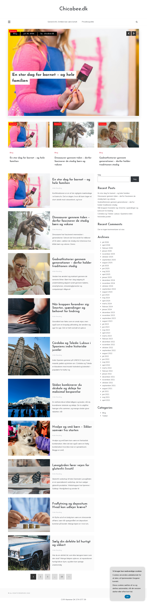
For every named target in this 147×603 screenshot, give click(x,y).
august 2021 (107, 389)
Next (133, 33)
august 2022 (107, 354)
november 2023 (108, 315)
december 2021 (108, 377)
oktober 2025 (107, 257)
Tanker (105, 416)
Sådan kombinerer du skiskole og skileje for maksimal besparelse (67, 389)
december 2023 (108, 313)
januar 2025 (107, 277)
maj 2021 (106, 397)
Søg (99, 175)
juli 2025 (105, 266)
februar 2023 (107, 339)
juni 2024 (105, 295)
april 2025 (106, 274)
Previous (128, 33)
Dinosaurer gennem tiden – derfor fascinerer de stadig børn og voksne (46, 78)
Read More (129, 78)
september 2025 (109, 260)
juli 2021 (105, 391)
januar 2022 (107, 374)
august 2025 (107, 263)
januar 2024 (107, 310)
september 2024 (109, 289)
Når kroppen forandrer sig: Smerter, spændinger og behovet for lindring (70, 308)
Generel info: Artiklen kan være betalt (62, 22)
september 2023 (109, 318)
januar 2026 (107, 251)
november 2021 (108, 380)
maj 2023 (106, 330)
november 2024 (108, 283)
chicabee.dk (48, 34)
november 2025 (108, 254)
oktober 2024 (107, 286)
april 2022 (106, 365)
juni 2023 (105, 327)
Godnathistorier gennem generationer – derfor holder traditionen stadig (114, 161)
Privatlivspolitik (88, 22)
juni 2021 (105, 394)
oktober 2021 (107, 383)
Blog (15, 34)
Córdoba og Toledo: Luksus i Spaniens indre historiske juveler (71, 347)
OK (127, 596)
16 (62, 577)
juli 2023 (105, 324)
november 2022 (108, 345)
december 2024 (108, 280)
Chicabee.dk (73, 9)
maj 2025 (106, 272)
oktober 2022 (107, 348)
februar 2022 (107, 371)
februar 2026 (107, 248)
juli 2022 (105, 356)
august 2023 (107, 321)
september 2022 (109, 351)
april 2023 (106, 333)
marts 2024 (107, 304)
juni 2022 (105, 359)
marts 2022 (107, 368)
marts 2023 (107, 336)
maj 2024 (106, 298)
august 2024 (107, 292)
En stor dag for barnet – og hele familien (114, 193)
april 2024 (106, 301)
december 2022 (108, 342)
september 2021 (109, 386)
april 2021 (106, 400)
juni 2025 (105, 269)
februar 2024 (107, 307)
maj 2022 (106, 362)
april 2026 (106, 245)
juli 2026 (105, 242)
